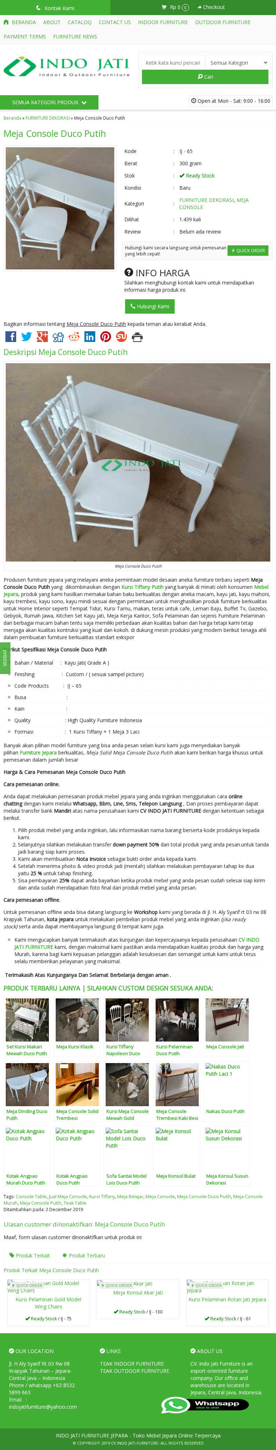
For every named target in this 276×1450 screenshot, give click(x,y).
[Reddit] (74, 339)
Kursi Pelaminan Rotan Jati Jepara (227, 1299)
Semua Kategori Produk (46, 102)
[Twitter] (26, 339)
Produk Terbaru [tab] (86, 1255)
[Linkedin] (90, 339)
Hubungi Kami (152, 306)
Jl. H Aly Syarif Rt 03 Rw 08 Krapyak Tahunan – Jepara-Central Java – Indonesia (40, 1370)
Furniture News (75, 36)
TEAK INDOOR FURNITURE (132, 1363)
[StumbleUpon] (121, 339)
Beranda (23, 22)
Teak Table (75, 1203)
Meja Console (160, 1196)
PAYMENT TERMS (25, 36)
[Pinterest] (105, 339)
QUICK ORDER (250, 250)
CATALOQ (80, 22)
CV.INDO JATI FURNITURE (134, 1443)
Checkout (213, 7)
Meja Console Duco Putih (55, 133)
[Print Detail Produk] (137, 339)
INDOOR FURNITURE (163, 22)
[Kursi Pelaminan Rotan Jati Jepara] (227, 1286)
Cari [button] (208, 76)
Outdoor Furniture (222, 22)
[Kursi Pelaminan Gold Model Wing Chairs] (48, 1286)
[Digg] (58, 339)
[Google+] (42, 339)
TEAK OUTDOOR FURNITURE (134, 1370)
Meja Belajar (130, 1196)
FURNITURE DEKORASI (48, 118)
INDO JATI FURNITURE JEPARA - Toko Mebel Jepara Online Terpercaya (138, 1435)
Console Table (31, 1196)
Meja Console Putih (40, 1203)
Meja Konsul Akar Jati (138, 1292)
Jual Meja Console (68, 1196)
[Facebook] (11, 339)
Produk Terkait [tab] (32, 1255)
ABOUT (52, 22)
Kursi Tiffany (102, 1196)
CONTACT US (115, 22)
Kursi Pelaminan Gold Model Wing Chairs (48, 1303)
